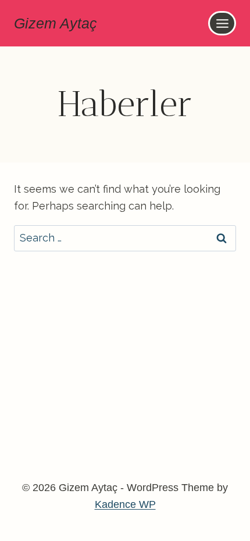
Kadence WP (125, 504)
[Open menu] (222, 23)
